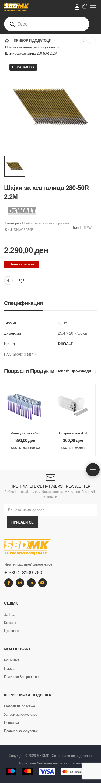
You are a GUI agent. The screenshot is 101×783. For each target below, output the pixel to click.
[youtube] (42, 582)
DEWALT (89, 228)
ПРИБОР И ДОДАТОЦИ (32, 40)
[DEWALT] (22, 211)
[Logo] (47, 7)
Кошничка (11, 660)
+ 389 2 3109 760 (23, 572)
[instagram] (20, 582)
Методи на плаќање (19, 706)
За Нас (9, 614)
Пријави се (22, 522)
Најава (9, 668)
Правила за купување (21, 731)
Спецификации (23, 303)
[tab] (23, 303)
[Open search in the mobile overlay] (46, 24)
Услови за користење (20, 714)
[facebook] (8, 582)
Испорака (11, 723)
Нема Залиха (23, 67)
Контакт (10, 623)
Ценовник (11, 631)
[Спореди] (29, 281)
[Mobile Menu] (93, 7)
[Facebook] (8, 280)
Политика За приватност (23, 677)
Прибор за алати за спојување (30, 47)
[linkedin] (31, 582)
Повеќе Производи (73, 371)
